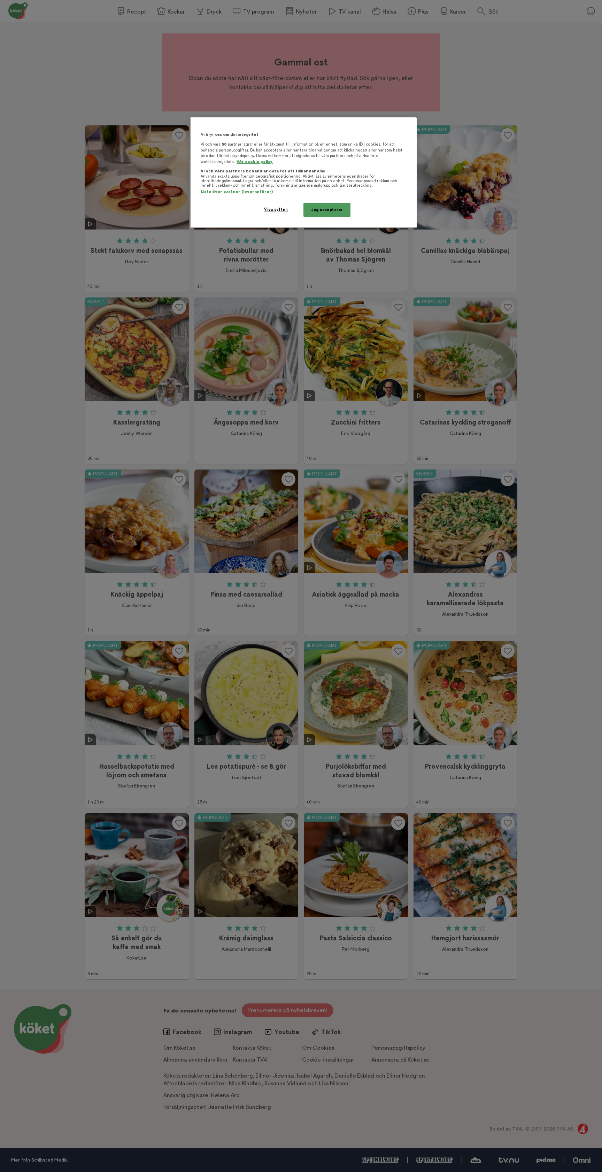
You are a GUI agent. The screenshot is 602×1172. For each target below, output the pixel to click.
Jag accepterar (327, 210)
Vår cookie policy (255, 162)
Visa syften (276, 209)
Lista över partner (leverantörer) (237, 191)
